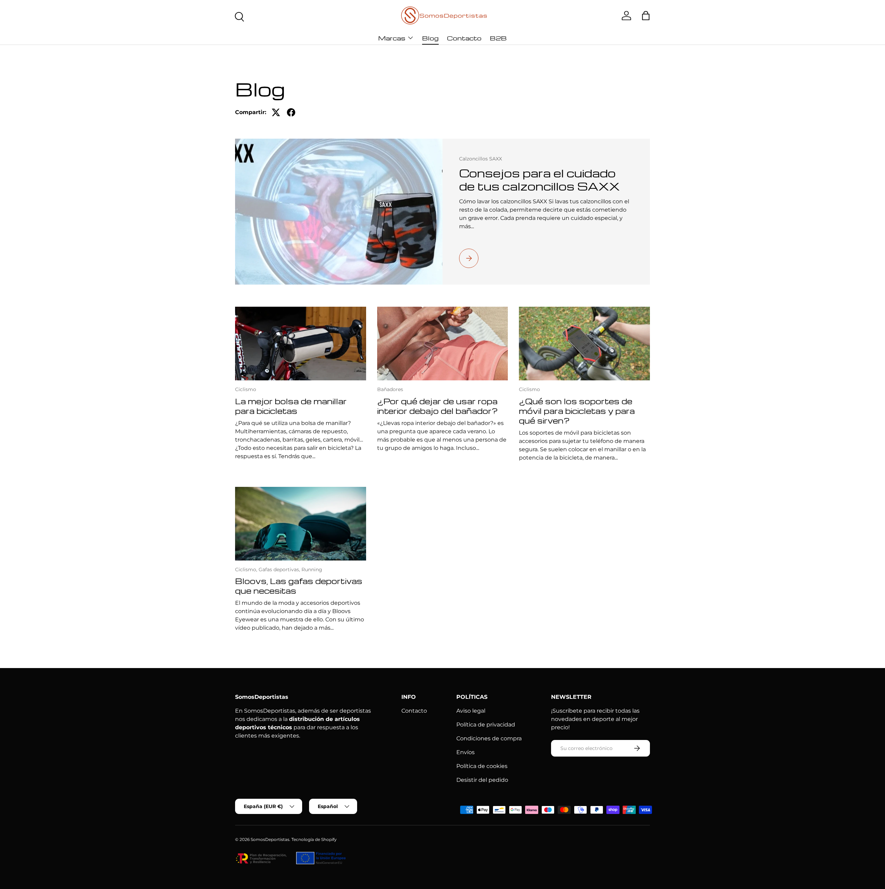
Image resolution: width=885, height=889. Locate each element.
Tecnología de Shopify (314, 839)
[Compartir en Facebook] (291, 112)
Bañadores (390, 389)
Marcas (391, 38)
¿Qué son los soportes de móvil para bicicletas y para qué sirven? (577, 410)
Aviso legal (470, 710)
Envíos (465, 752)
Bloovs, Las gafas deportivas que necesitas (298, 585)
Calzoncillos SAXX (480, 159)
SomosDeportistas (270, 839)
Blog (430, 38)
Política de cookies (481, 766)
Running (311, 569)
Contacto (464, 38)
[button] (645, 15)
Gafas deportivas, (280, 569)
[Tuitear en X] (275, 112)
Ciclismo (245, 389)
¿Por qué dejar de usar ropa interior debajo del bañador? (437, 406)
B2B (498, 38)
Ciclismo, (247, 569)
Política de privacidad (485, 724)
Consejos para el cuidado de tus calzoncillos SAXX (539, 179)
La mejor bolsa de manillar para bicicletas (291, 406)
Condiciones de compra (489, 738)
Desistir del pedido (482, 780)
